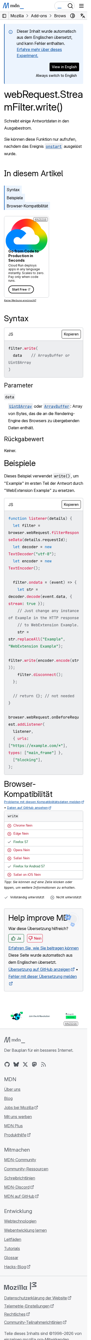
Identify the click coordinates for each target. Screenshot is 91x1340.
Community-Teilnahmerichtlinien (33, 1322)
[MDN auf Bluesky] (16, 1064)
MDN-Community (20, 1159)
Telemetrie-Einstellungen (27, 1306)
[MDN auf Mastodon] (34, 1064)
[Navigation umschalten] (81, 6)
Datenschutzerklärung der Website (35, 1297)
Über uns (12, 1089)
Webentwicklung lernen (25, 1230)
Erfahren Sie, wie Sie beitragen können (43, 948)
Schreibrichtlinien (19, 1178)
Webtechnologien (20, 1221)
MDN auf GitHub (19, 1196)
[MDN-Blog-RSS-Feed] (43, 1064)
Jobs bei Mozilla (19, 1107)
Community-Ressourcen (26, 1168)
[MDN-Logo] (14, 1040)
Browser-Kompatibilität (27, 205)
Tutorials (12, 1248)
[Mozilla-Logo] (20, 1286)
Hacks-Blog (15, 1266)
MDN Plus (13, 1125)
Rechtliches (15, 1314)
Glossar (11, 1257)
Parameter (18, 385)
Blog (8, 1098)
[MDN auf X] (25, 1064)
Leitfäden (12, 1239)
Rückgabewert (24, 439)
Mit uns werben (18, 1116)
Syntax (13, 189)
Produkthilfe (15, 1134)
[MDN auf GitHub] (7, 1064)
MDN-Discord (17, 1187)
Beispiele (15, 197)
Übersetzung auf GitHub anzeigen (39, 969)
